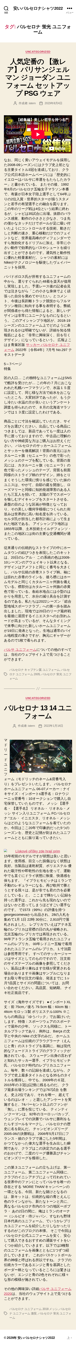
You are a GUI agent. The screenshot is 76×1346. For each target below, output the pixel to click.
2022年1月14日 (53, 725)
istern (32, 103)
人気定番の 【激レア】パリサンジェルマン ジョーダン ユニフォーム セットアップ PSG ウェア (38, 77)
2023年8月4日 (53, 103)
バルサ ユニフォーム (20, 650)
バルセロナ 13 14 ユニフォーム (38, 712)
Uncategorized (38, 51)
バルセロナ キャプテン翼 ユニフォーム (34, 669)
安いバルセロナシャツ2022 (38, 8)
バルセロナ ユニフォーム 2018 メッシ (33, 1309)
